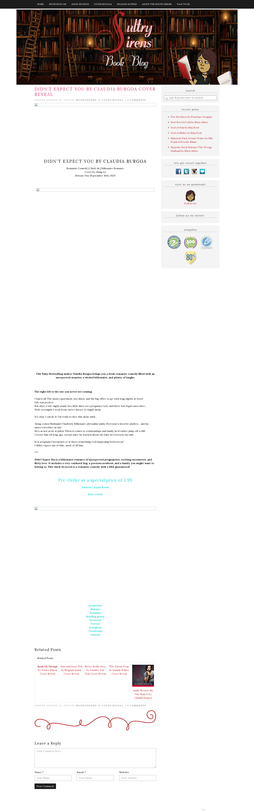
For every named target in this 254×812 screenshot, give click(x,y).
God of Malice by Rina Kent (186, 132)
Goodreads (95, 631)
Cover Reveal (112, 100)
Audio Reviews (80, 4)
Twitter (95, 623)
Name (39, 772)
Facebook (95, 620)
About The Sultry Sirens (157, 4)
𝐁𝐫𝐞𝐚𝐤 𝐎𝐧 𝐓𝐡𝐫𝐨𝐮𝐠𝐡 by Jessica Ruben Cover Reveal (47, 670)
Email (81, 772)
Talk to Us (183, 4)
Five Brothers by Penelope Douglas (191, 116)
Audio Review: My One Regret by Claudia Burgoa (143, 694)
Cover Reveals (103, 4)
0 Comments (136, 100)
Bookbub (95, 612)
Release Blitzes (127, 4)
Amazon (87, 487)
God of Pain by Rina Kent (185, 127)
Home (40, 4)
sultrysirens (86, 100)
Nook (99, 494)
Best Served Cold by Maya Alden (189, 122)
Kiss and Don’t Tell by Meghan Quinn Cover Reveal (71, 670)
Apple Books (101, 487)
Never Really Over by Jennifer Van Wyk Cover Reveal (95, 670)
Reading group (95, 616)
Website (95, 609)
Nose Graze (212, 809)
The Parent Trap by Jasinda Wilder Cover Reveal (119, 670)
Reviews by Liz (57, 4)
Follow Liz (190, 203)
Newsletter (95, 605)
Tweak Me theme (192, 809)
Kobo (91, 494)
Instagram (95, 627)
